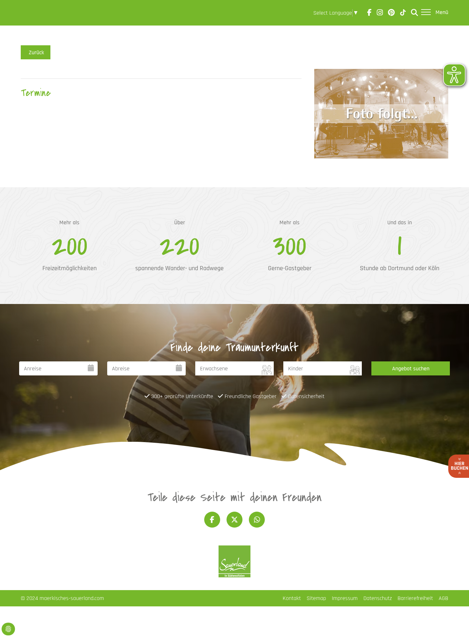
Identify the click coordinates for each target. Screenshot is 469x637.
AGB (443, 598)
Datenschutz (377, 598)
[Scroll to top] (454, 622)
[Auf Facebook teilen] (212, 520)
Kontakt (292, 598)
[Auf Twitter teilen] (234, 520)
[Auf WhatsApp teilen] (257, 520)
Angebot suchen (410, 368)
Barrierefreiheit (415, 598)
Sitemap (316, 598)
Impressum (345, 598)
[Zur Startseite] (39, 13)
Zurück (36, 52)
